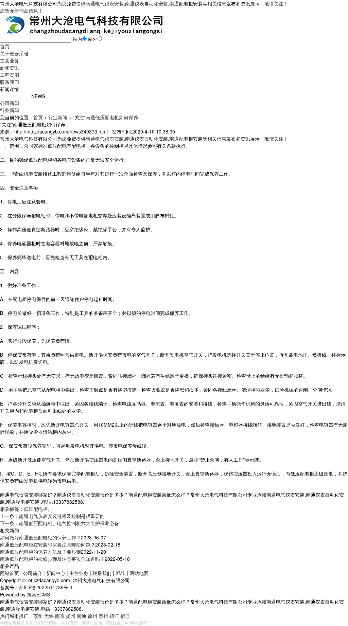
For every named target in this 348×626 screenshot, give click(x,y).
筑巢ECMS (38, 594)
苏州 (38, 615)
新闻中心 (55, 573)
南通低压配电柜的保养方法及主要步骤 (40, 551)
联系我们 (9, 81)
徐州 (92, 615)
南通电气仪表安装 (105, 3)
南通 (81, 615)
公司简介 (32, 573)
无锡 (49, 615)
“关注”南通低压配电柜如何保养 (105, 117)
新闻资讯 (9, 67)
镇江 (114, 615)
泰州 (103, 615)
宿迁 (125, 615)
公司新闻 (9, 103)
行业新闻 (9, 110)
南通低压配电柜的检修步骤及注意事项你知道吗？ (52, 558)
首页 (5, 46)
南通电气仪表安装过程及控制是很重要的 (62, 516)
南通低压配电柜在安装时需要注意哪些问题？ (47, 544)
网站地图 (139, 573)
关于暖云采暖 (14, 53)
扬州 (70, 615)
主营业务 (9, 60)
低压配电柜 (36, 508)
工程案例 (9, 74)
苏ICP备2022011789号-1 (46, 587)
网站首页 (9, 573)
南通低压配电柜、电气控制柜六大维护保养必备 (69, 523)
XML (120, 573)
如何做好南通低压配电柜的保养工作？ (40, 537)
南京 (60, 615)
